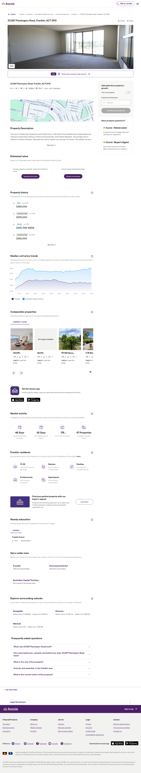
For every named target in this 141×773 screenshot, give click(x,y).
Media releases (36, 728)
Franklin (74, 14)
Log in (15, 360)
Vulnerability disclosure (95, 735)
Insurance (6, 731)
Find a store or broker (121, 728)
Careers (61, 724)
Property (29, 14)
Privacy (88, 724)
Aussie (21, 14)
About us (33, 724)
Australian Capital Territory (44, 14)
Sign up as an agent (65, 731)
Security (89, 728)
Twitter (17, 743)
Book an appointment (121, 724)
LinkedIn (30, 743)
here (79, 456)
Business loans (8, 728)
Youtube (54, 743)
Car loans (6, 724)
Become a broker (64, 728)
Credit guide (90, 731)
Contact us (117, 731)
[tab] (19, 322)
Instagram (67, 743)
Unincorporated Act (62, 14)
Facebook (43, 743)
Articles (33, 731)
